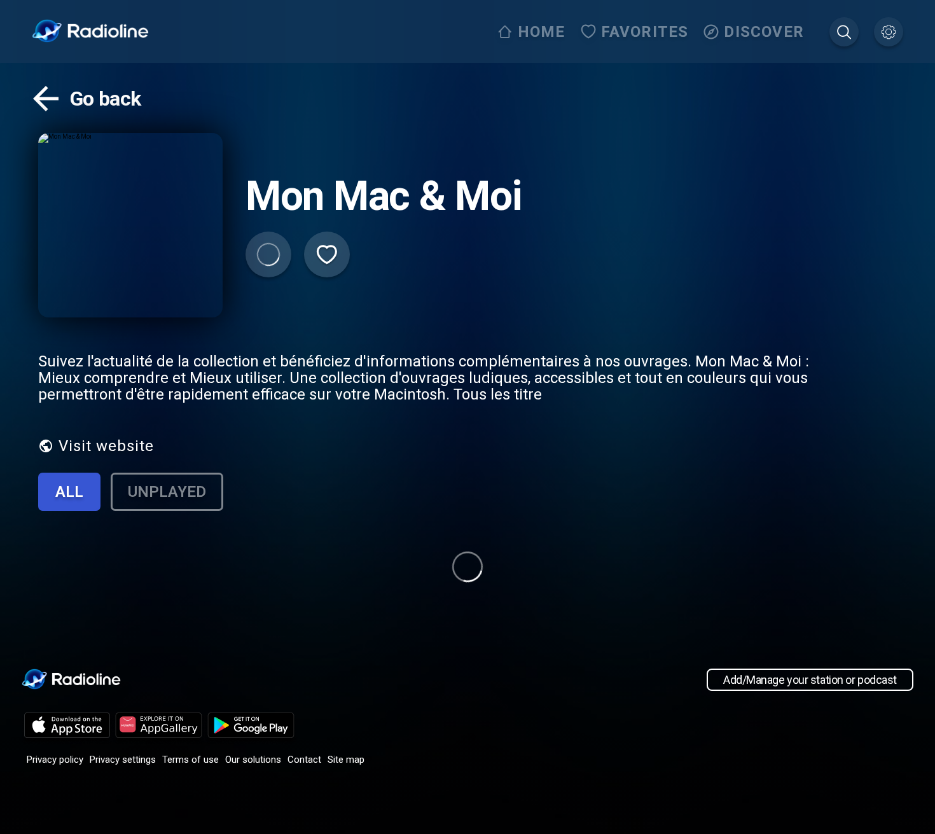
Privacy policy (55, 759)
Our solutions (253, 759)
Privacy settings (123, 759)
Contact (304, 759)
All (69, 492)
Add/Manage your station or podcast (810, 679)
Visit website (106, 446)
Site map (346, 759)
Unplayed (167, 492)
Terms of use (190, 759)
